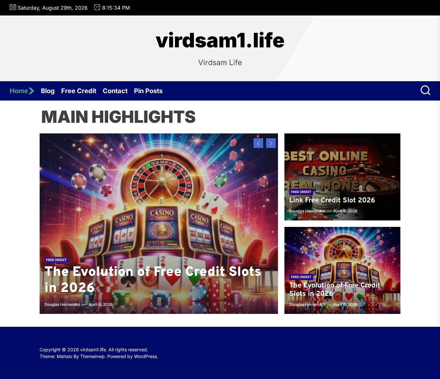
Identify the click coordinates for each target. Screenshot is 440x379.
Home (19, 91)
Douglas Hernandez (62, 304)
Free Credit (78, 91)
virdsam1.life (220, 40)
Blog (48, 91)
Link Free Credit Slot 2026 (332, 200)
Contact (115, 91)
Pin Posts (148, 91)
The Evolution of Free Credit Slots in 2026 (152, 280)
